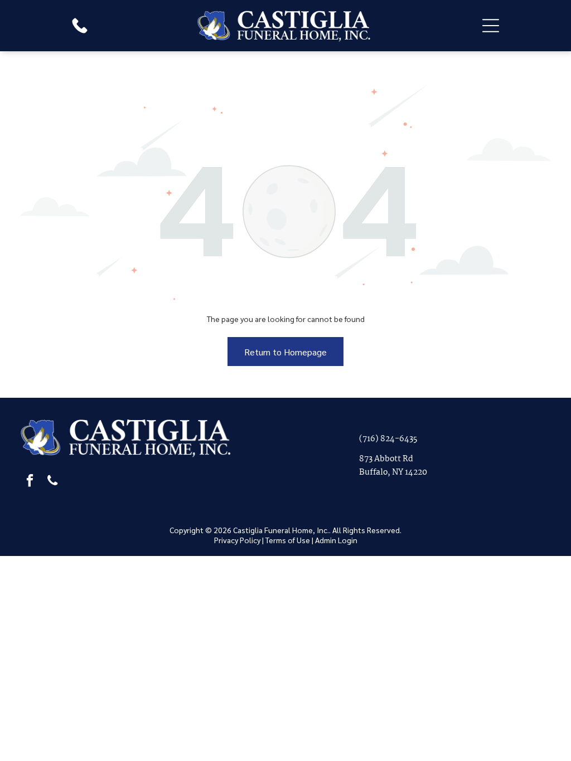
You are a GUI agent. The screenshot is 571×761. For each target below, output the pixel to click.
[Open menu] (490, 25)
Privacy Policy (237, 540)
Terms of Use (287, 540)
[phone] (52, 482)
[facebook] (30, 482)
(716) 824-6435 (388, 439)
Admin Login (336, 540)
